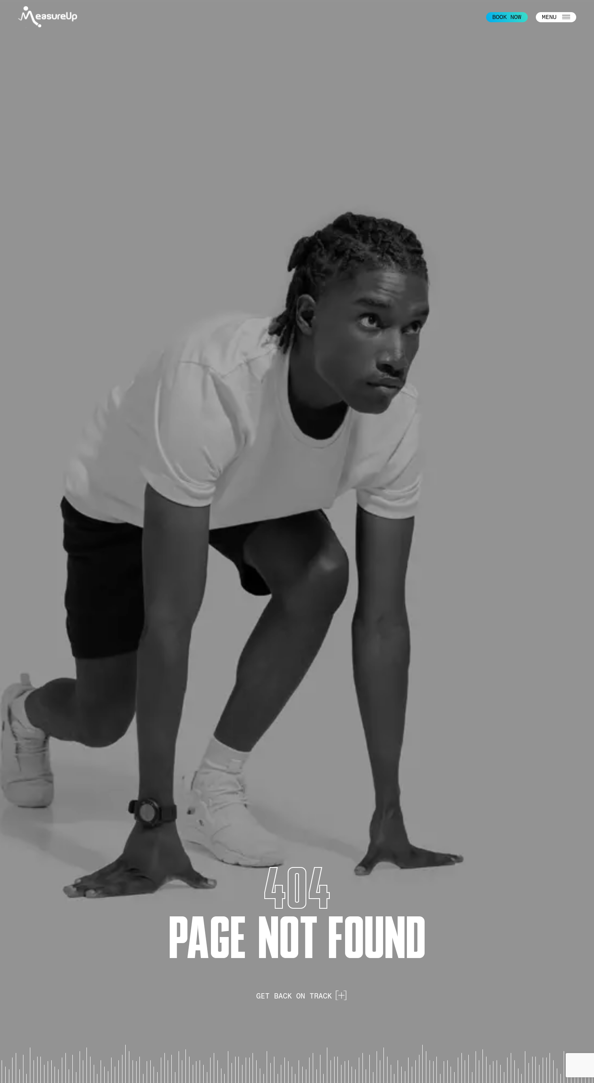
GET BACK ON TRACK (294, 996)
